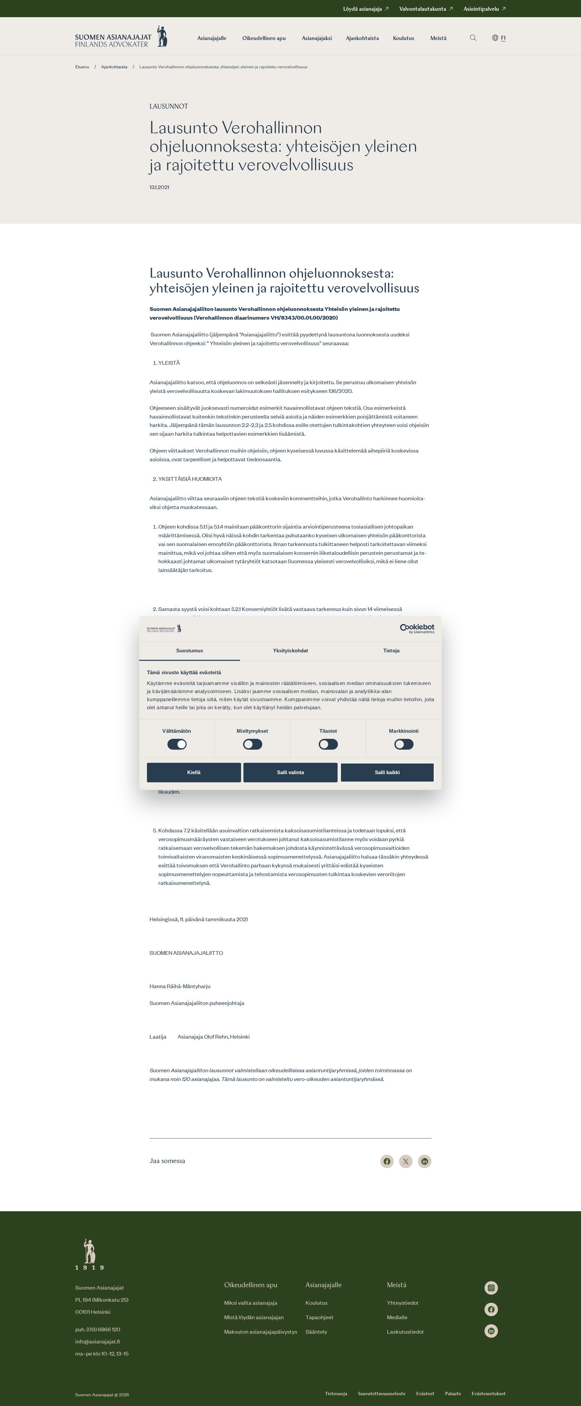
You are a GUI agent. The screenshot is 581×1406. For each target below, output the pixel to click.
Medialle (397, 1317)
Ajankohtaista (362, 38)
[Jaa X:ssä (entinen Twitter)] (406, 1161)
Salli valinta (290, 772)
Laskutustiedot (405, 1331)
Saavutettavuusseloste (381, 1394)
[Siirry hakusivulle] (473, 37)
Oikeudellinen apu (264, 38)
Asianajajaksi (317, 38)
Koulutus (403, 38)
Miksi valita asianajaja (250, 1302)
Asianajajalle (211, 38)
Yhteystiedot (403, 1302)
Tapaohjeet (320, 1317)
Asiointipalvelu (481, 9)
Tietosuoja (336, 1394)
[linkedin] (491, 1331)
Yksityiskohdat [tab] (290, 651)
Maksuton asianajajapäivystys (260, 1331)
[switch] (252, 744)
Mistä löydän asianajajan (254, 1317)
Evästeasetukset (489, 1394)
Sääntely (316, 1331)
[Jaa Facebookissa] (387, 1161)
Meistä (438, 38)
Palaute (453, 1394)
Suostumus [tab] (189, 651)
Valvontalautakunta (422, 9)
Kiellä (193, 772)
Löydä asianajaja (362, 9)
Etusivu (82, 67)
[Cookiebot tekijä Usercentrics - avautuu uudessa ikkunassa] (405, 629)
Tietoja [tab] (391, 651)
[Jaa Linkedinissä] (424, 1161)
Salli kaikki (387, 772)
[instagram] (491, 1288)
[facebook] (491, 1309)
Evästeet (425, 1394)
